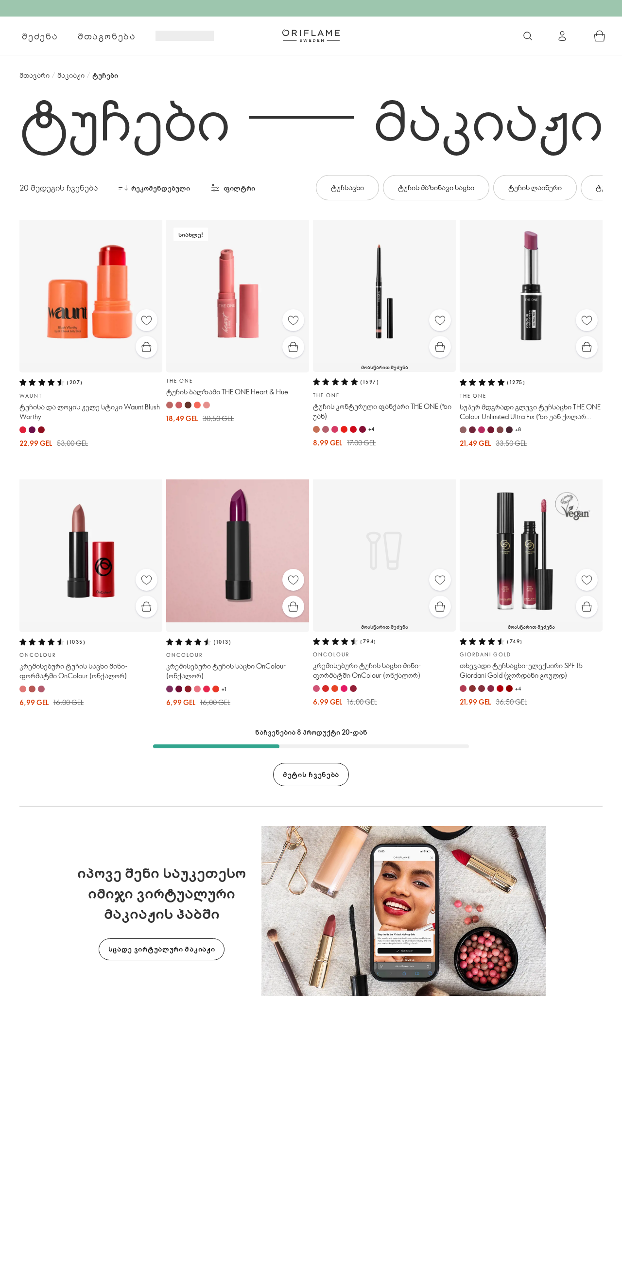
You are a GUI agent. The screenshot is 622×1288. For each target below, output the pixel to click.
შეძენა (40, 36)
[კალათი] (599, 36)
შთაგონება (107, 36)
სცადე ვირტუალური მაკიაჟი (161, 948)
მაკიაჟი (71, 75)
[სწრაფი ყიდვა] (146, 347)
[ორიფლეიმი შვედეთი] (311, 35)
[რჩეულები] (146, 320)
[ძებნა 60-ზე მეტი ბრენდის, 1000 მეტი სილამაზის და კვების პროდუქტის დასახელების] (527, 36)
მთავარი (34, 75)
